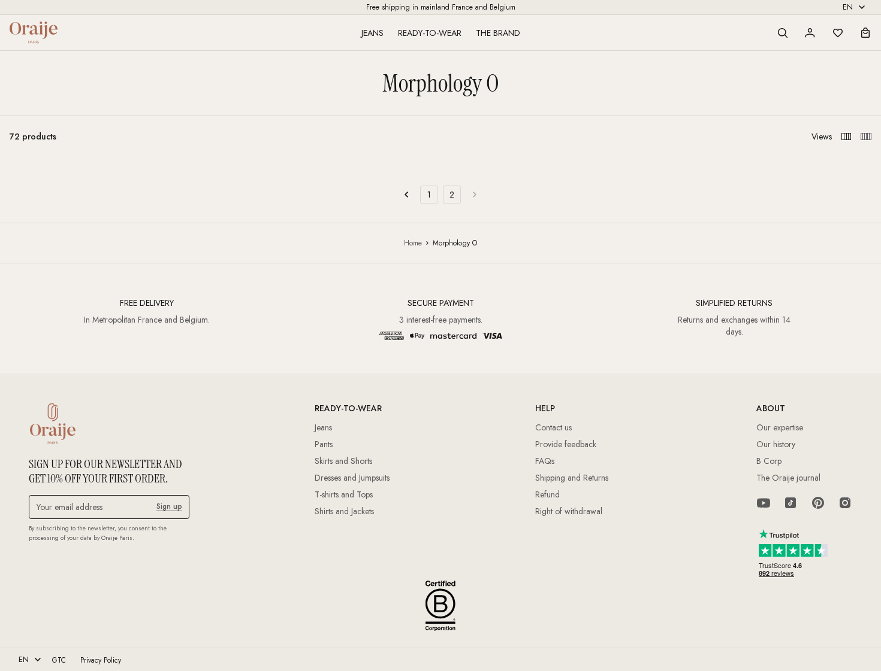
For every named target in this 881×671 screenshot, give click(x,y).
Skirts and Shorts (343, 461)
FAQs (544, 461)
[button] (783, 33)
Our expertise (779, 427)
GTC (59, 660)
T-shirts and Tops (344, 494)
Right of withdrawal (568, 511)
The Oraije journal (788, 478)
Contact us (553, 427)
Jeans (372, 33)
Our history (775, 444)
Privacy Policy (100, 660)
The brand (498, 33)
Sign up (169, 506)
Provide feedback (565, 444)
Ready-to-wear (429, 33)
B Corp (769, 461)
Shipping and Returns (571, 478)
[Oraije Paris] (34, 32)
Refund (547, 494)
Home (413, 243)
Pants (324, 444)
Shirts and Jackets (344, 511)
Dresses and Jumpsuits (352, 478)
